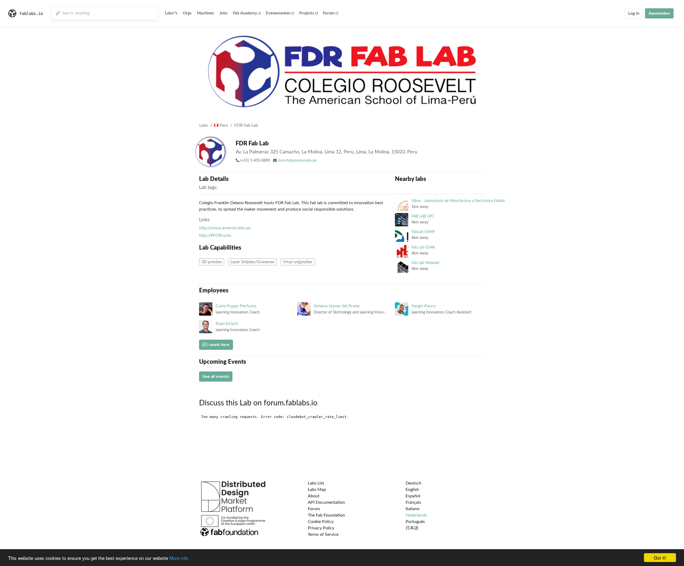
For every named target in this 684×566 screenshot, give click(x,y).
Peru (223, 125)
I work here (218, 345)
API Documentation (326, 502)
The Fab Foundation (326, 515)
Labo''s (171, 13)
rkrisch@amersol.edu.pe (297, 160)
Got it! (660, 557)
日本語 (412, 528)
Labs (203, 125)
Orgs (187, 13)
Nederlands (416, 515)
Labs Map (317, 489)
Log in (633, 13)
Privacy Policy (321, 528)
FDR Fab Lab (246, 125)
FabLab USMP (423, 232)
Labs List (316, 483)
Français (413, 502)
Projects (306, 13)
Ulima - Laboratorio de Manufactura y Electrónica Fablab (458, 201)
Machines (205, 13)
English (412, 489)
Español (413, 496)
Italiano (412, 509)
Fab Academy (245, 13)
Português (415, 522)
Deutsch (413, 483)
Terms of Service (323, 534)
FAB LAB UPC (422, 216)
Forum (329, 13)
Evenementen (278, 13)
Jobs (223, 13)
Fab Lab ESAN (423, 247)
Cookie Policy (320, 522)
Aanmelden (659, 13)
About (314, 496)
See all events (216, 376)
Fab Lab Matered (425, 263)
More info (178, 558)
